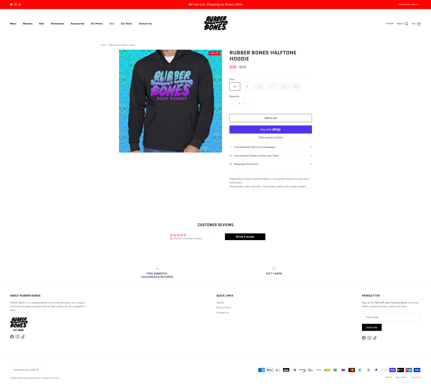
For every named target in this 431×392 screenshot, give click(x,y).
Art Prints (97, 23)
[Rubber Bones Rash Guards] (215, 23)
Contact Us (145, 23)
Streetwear (57, 23)
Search (220, 302)
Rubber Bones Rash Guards (29, 378)
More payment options (270, 137)
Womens (27, 23)
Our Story (126, 23)
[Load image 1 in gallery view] (170, 101)
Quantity (234, 96)
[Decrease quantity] (233, 103)
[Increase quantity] (246, 103)
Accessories (77, 23)
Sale (111, 23)
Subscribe (371, 327)
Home (103, 44)
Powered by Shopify (50, 378)
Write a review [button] (245, 237)
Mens (13, 23)
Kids (41, 23)
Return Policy (224, 307)
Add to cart (271, 118)
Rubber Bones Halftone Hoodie (122, 44)
